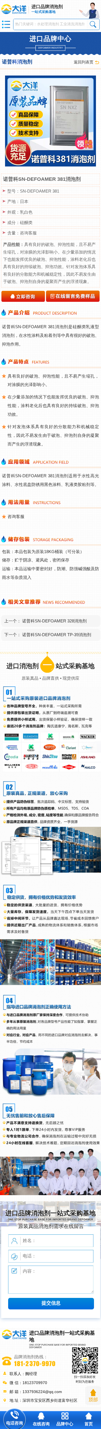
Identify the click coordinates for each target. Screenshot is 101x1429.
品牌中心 (64, 1424)
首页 (88, 1424)
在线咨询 (41, 1424)
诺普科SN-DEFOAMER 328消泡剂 (54, 621)
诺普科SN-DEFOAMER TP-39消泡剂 (56, 635)
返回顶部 (93, 1395)
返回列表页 (83, 62)
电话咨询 (14, 1423)
